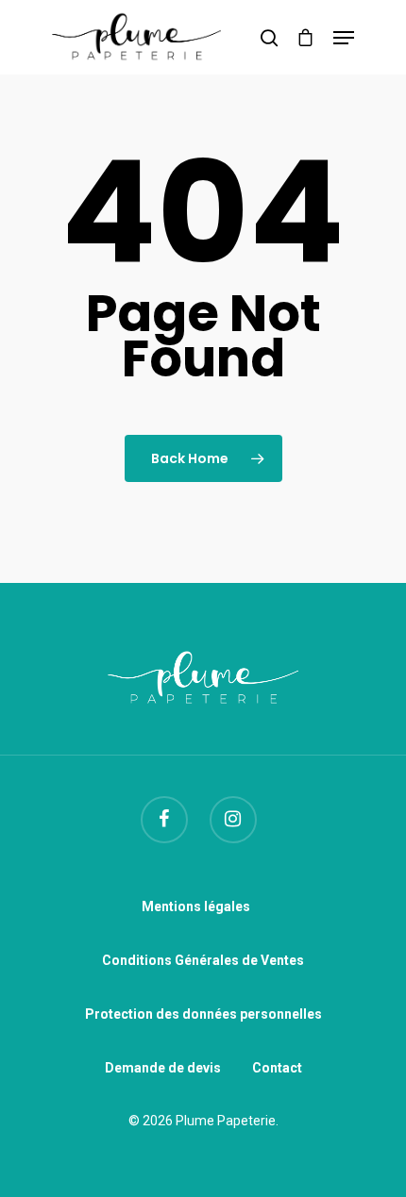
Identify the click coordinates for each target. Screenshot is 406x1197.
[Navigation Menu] (343, 37)
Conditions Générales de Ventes (203, 960)
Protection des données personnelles (203, 1014)
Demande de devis (163, 1067)
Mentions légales (196, 906)
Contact (277, 1067)
